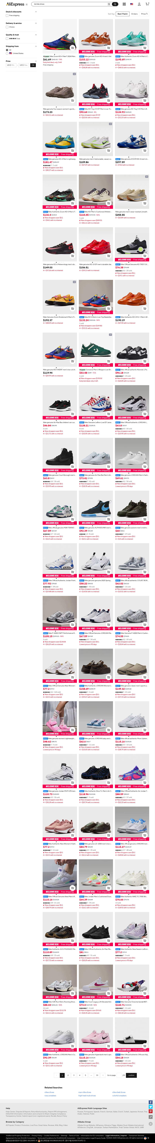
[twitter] (151, 1107)
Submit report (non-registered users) (36, 1116)
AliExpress (100, 1125)
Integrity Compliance (58, 1114)
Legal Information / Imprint (116, 1136)
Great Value (42, 1125)
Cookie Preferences (51, 1136)
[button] (26, 4)
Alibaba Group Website (86, 1125)
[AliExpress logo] (15, 4)
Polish (92, 1114)
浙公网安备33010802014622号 (52, 1141)
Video (65, 1125)
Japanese (133, 1112)
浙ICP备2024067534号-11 (75, 1141)
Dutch (120, 1112)
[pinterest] (151, 1111)
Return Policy (62, 1116)
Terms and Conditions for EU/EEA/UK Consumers (56, 1138)
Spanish (96, 1112)
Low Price (34, 1125)
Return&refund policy (39, 1112)
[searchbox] (70, 4)
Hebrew (86, 1114)
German (109, 1112)
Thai (145, 1112)
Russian (80, 1112)
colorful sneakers (119, 1096)
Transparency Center (14, 1116)
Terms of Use (74, 1136)
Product (18, 1125)
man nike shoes (84, 1092)
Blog (60, 1125)
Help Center (10, 1112)
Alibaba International (135, 1125)
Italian (115, 1112)
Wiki (56, 1125)
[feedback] (151, 1117)
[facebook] (151, 1102)
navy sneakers (50, 1096)
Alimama (107, 1125)
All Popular (10, 1125)
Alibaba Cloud (122, 1125)
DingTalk (90, 1127)
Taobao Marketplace (110, 1127)
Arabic (80, 1114)
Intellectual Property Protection (18, 1136)
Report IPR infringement (57, 1112)
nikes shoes (49, 1092)
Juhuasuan (98, 1127)
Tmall (121, 1127)
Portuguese (88, 1112)
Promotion (25, 1125)
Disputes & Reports (23, 1112)
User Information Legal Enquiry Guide (91, 1138)
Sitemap (64, 1136)
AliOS (137, 1127)
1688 (142, 1127)
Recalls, (53, 1116)
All (10, 50)
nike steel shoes (118, 1092)
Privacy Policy (37, 1136)
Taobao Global (128, 1127)
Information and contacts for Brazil (36, 1114)
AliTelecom (82, 1127)
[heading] (59, 56)
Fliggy (114, 1125)
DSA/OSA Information (14, 1114)
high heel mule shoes (87, 1096)
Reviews (51, 1125)
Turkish (126, 1112)
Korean (140, 1112)
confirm (131, 1075)
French (102, 1112)
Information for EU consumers (92, 1136)
